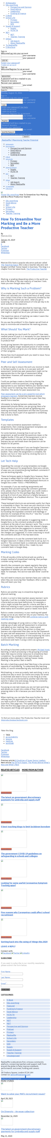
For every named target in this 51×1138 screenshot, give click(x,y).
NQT (7, 32)
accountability (12, 737)
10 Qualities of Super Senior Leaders (29, 760)
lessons (9, 739)
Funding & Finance (18, 13)
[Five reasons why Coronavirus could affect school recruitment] (14, 906)
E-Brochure (10, 47)
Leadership (15, 11)
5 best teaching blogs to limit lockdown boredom (25, 826)
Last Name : (6, 977)
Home (3, 195)
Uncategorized (13, 1056)
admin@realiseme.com (20, 1075)
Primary (13, 20)
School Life (10, 18)
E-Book (9, 16)
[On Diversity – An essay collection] (7, 1107)
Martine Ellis (6, 236)
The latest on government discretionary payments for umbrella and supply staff (21, 798)
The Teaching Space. (10, 265)
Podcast (10, 1029)
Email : (4, 984)
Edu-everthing (12, 5)
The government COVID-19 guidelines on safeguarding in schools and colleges (21, 854)
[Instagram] (25, 1077)
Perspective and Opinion (20, 7)
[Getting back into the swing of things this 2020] (14, 935)
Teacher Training (17, 37)
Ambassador (11, 3)
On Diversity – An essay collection (17, 1111)
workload (10, 743)
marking (9, 741)
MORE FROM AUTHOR (32, 770)
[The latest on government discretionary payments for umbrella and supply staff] (14, 791)
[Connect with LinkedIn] (25, 953)
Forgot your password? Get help (14, 107)
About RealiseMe (17, 43)
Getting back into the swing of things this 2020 (24, 942)
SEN (12, 24)
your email (27, 71)
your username (29, 55)
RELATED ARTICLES (10, 770)
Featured (11, 1006)
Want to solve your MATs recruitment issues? (23, 1094)
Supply (13, 28)
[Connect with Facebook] (6, 953)
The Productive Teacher (36, 269)
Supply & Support (13, 26)
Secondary (14, 22)
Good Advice (15, 9)
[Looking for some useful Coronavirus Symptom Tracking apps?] (14, 876)
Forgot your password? (10, 63)
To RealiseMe (11, 45)
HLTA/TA (14, 30)
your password (29, 58)
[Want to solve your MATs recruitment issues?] (7, 1089)
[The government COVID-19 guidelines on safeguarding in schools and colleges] (14, 847)
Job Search (14, 41)
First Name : (6, 972)
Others (8, 39)
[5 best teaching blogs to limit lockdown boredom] (14, 820)
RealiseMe (11, 1035)
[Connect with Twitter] (16, 953)
